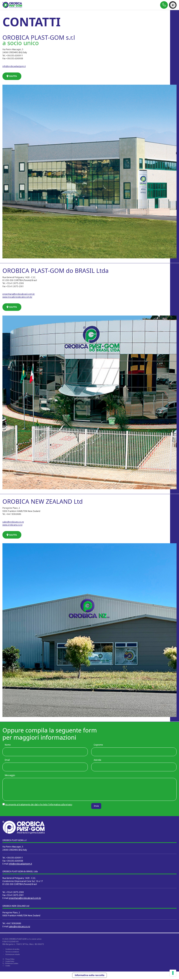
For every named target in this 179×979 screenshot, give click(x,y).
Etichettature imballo (12, 954)
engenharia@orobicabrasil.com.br (18, 294)
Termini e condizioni (12, 952)
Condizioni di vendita (12, 949)
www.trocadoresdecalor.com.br (17, 297)
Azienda (97, 760)
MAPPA (12, 76)
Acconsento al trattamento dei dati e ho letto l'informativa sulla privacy (38, 804)
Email (7, 760)
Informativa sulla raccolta (89, 975)
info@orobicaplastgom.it (14, 66)
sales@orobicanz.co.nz (13, 522)
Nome (8, 744)
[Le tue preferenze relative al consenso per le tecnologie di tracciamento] (173, 973)
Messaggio (10, 775)
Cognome (98, 744)
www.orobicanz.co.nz (12, 525)
